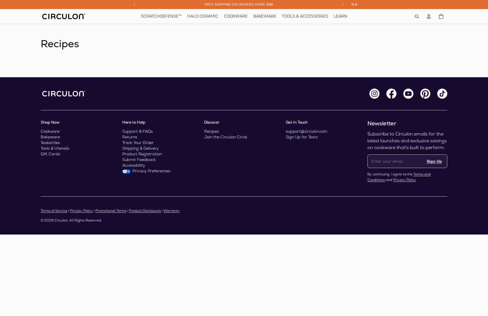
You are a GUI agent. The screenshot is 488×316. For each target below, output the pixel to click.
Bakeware (50, 136)
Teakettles (50, 142)
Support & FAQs (137, 131)
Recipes (211, 131)
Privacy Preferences (151, 170)
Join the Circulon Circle (225, 136)
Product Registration (142, 153)
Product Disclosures (145, 210)
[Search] (417, 16)
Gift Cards (50, 153)
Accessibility (133, 165)
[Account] (428, 16)
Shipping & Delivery (140, 148)
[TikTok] (442, 94)
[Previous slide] (134, 4)
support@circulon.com (306, 131)
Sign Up (434, 161)
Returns (129, 136)
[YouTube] (408, 94)
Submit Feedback (139, 159)
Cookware (50, 131)
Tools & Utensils (55, 148)
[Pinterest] (425, 94)
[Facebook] (391, 94)
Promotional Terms (110, 210)
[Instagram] (374, 94)
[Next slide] (343, 4)
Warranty (172, 210)
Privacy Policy (404, 180)
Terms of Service (54, 210)
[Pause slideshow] (354, 4)
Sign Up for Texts (302, 136)
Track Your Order (138, 142)
